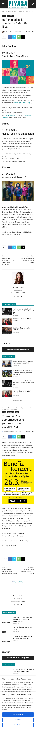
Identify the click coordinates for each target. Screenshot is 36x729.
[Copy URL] (23, 37)
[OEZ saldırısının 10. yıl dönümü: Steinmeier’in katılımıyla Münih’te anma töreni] (7, 373)
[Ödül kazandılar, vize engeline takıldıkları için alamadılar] (7, 330)
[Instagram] (18, 296)
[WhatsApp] (19, 37)
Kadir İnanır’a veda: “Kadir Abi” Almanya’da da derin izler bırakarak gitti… (23, 311)
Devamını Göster (17, 400)
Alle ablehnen (18, 725)
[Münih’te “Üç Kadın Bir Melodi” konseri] (7, 321)
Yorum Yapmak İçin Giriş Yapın (18, 349)
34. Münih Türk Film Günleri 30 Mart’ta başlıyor (28, 260)
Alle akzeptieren (18, 714)
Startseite (4, 11)
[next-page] (6, 337)
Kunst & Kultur (10, 15)
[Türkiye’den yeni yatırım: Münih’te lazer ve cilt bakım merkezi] (7, 363)
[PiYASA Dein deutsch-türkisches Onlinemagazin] (18, 4)
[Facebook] (10, 37)
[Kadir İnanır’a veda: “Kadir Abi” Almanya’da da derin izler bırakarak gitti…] (7, 311)
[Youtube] (21, 296)
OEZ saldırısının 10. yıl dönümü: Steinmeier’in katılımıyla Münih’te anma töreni (22, 372)
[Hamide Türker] (3, 32)
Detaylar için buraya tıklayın (22, 103)
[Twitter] (14, 37)
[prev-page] (3, 337)
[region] (18, 710)
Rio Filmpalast (10, 115)
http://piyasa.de (18, 290)
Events (10, 11)
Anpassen (18, 719)
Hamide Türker (10, 31)
